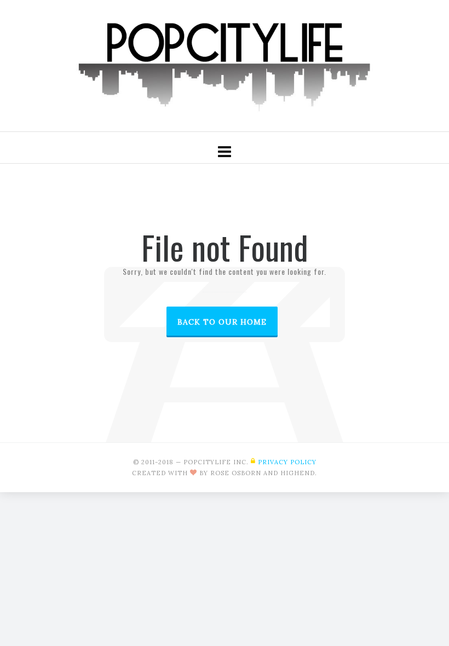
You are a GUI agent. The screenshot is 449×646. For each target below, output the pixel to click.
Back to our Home (222, 322)
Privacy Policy (287, 462)
